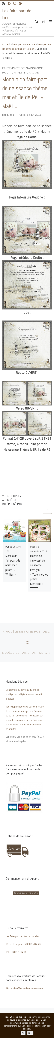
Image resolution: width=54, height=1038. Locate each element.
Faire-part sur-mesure (23, 44)
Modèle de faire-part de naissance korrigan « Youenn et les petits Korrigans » (39, 570)
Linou (10, 114)
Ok (23, 1033)
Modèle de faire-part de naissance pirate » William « (12, 565)
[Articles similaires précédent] (37, 509)
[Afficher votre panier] (43, 21)
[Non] (50, 1025)
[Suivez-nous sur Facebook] (9, 3)
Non (30, 1033)
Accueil (6, 44)
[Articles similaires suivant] (47, 509)
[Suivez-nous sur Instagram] (14, 3)
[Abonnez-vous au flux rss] (3, 3)
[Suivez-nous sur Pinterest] (20, 3)
